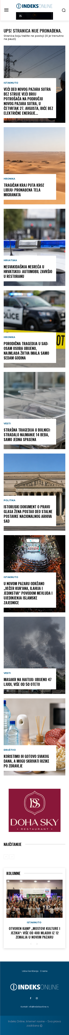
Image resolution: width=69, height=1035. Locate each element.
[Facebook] (30, 998)
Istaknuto (11, 83)
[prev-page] (6, 856)
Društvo (10, 750)
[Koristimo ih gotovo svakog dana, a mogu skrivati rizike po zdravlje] (34, 737)
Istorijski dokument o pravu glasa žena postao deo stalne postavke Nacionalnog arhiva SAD (28, 514)
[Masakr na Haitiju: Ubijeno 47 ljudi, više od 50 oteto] (34, 655)
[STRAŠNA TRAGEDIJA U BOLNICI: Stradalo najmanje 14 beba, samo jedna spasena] (34, 410)
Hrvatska (10, 260)
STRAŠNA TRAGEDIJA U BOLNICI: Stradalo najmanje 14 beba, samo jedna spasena (27, 434)
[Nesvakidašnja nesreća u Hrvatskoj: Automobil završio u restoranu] (34, 247)
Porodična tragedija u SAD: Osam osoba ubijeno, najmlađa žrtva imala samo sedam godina (26, 351)
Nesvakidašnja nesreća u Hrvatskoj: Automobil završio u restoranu (28, 271)
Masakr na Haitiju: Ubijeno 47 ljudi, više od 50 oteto (28, 682)
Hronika (9, 179)
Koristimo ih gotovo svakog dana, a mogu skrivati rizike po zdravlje (26, 761)
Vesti (7, 423)
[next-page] (37, 944)
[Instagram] (37, 998)
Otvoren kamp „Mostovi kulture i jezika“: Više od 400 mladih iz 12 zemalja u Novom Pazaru (34, 932)
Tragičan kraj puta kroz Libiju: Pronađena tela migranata (24, 189)
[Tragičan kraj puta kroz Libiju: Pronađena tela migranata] (34, 165)
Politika (9, 500)
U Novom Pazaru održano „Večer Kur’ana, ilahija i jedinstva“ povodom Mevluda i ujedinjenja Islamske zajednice (28, 593)
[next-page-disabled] (12, 856)
